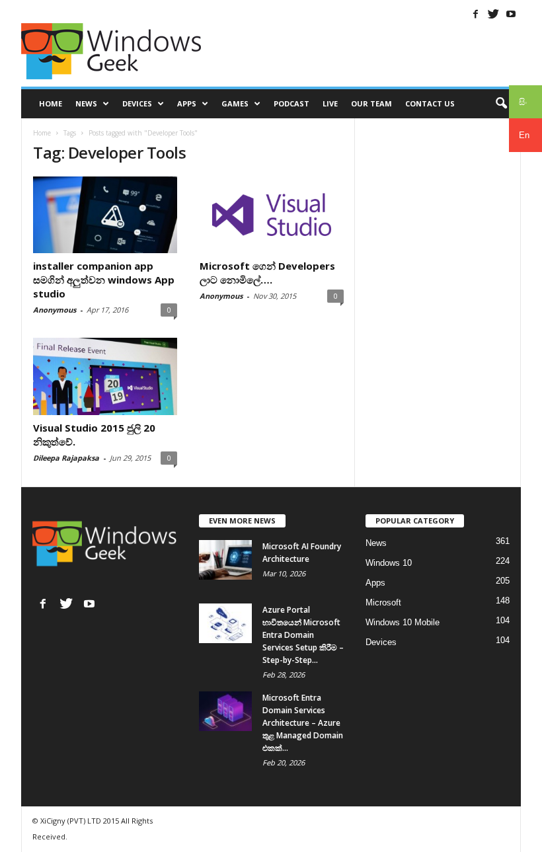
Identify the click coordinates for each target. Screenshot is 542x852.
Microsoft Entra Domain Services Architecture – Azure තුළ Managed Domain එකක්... (302, 723)
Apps (186, 103)
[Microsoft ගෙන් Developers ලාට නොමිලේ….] (272, 214)
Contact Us (430, 103)
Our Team (371, 103)
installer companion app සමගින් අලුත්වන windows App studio (103, 279)
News (86, 103)
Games (235, 103)
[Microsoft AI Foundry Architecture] (225, 560)
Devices (137, 103)
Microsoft (383, 602)
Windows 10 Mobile (403, 622)
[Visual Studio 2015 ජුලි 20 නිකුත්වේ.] (105, 376)
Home (50, 103)
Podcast (291, 103)
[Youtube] (511, 14)
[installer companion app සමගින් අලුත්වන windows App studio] (105, 214)
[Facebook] (475, 14)
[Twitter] (493, 14)
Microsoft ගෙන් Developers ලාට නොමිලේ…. (267, 272)
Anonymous (54, 310)
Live (330, 103)
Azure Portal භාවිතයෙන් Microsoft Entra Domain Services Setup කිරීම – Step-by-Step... (303, 635)
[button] (501, 103)
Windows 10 (389, 563)
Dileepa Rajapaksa (66, 458)
